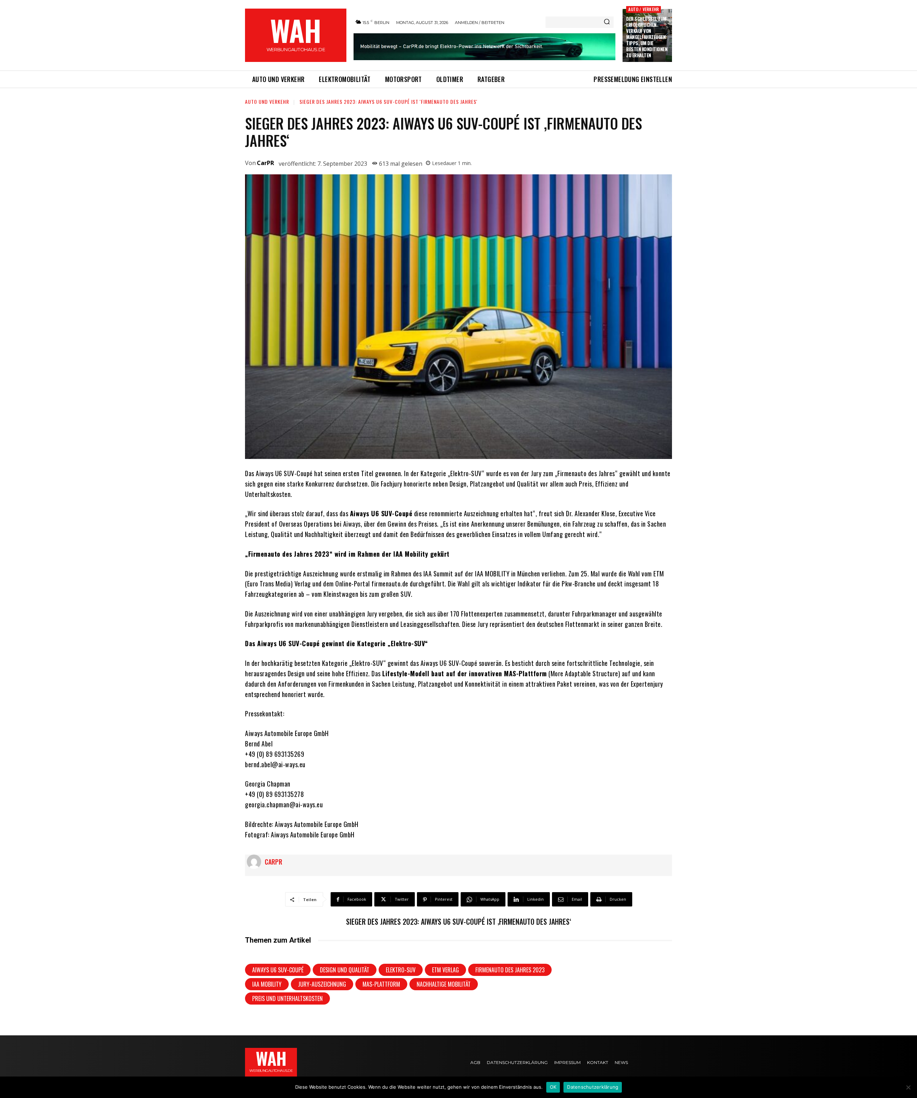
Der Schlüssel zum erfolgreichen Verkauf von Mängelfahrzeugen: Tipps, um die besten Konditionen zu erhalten (646, 36)
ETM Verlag (445, 970)
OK (553, 1087)
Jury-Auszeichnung (322, 984)
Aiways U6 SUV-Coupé (277, 970)
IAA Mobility (267, 984)
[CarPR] (256, 862)
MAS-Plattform (381, 984)
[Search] (607, 22)
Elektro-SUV (401, 970)
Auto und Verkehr (267, 101)
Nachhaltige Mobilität (444, 984)
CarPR (265, 163)
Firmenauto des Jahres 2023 (509, 970)
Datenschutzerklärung (592, 1087)
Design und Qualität (344, 970)
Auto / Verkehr (643, 9)
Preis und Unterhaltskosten (287, 998)
